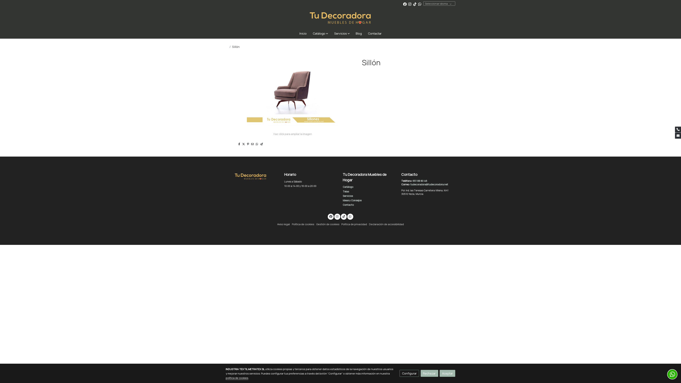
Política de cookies (303, 224)
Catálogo (348, 186)
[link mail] (678, 136)
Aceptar (447, 373)
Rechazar (429, 373)
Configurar (409, 373)
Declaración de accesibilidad (386, 224)
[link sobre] (252, 175)
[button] (320, 33)
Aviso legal (283, 224)
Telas (346, 191)
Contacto (348, 204)
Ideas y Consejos (352, 200)
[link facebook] (405, 4)
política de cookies (237, 378)
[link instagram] (409, 4)
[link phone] (678, 130)
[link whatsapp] (419, 4)
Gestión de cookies (327, 224)
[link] (340, 18)
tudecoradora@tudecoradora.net (429, 184)
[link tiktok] (414, 4)
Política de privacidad (354, 224)
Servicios (348, 196)
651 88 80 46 (420, 180)
